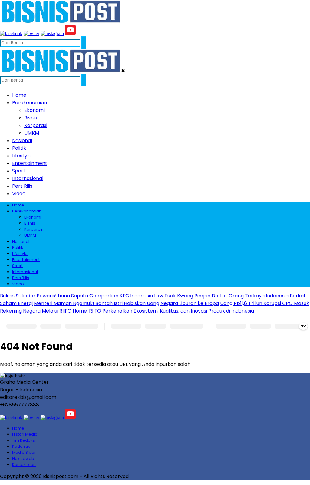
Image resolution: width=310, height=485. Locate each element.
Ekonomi (34, 110)
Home (19, 95)
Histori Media (25, 434)
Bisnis (30, 117)
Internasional (27, 178)
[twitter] (31, 33)
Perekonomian (29, 102)
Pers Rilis (22, 185)
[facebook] (11, 33)
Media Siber (24, 452)
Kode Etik (21, 446)
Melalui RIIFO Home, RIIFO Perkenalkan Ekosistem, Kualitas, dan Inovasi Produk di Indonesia (148, 310)
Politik (19, 148)
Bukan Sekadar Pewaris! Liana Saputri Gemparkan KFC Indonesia (76, 295)
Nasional (22, 140)
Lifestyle (21, 155)
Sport (18, 170)
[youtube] (70, 33)
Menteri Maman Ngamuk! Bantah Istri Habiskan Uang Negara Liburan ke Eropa (126, 303)
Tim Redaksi (24, 440)
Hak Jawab (23, 458)
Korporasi (35, 125)
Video (18, 193)
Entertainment (29, 163)
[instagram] (52, 33)
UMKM (31, 132)
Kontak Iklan (24, 464)
